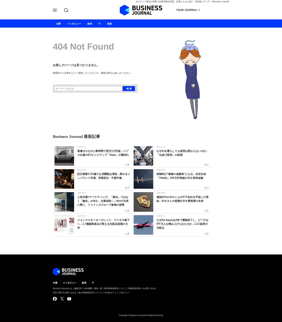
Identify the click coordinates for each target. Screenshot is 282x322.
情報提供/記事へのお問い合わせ (142, 288)
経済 (84, 282)
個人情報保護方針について (90, 292)
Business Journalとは (62, 288)
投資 (109, 23)
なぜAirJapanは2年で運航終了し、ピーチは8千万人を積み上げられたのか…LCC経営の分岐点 (182, 224)
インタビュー (70, 282)
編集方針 (78, 288)
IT (93, 282)
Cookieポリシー (111, 292)
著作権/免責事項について (115, 288)
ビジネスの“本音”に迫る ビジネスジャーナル (68, 272)
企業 (55, 282)
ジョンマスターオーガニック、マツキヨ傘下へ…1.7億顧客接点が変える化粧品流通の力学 (103, 224)
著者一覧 (98, 288)
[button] (55, 11)
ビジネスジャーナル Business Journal (141, 10)
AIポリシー (125, 292)
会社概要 (88, 288)
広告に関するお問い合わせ (64, 292)
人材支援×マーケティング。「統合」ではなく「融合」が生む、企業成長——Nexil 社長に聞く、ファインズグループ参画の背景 (103, 201)
